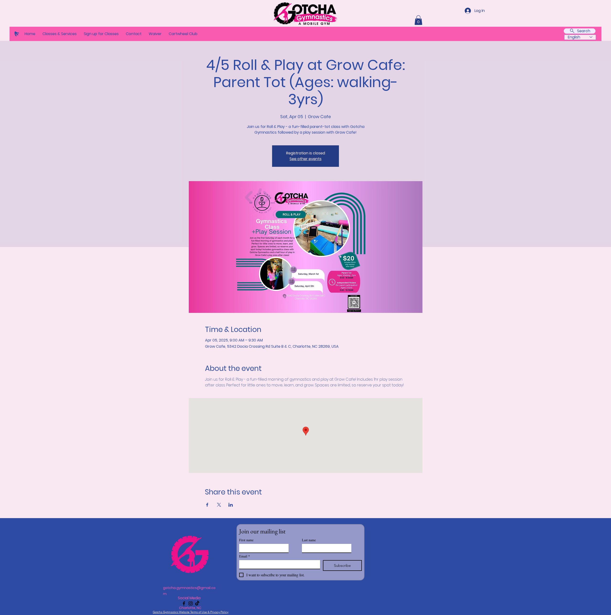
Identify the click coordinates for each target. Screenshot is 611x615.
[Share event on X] (219, 505)
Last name (309, 540)
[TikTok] (197, 603)
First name (246, 540)
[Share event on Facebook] (207, 505)
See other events (305, 159)
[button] (59, 33)
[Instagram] (190, 603)
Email (244, 556)
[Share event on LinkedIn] (230, 505)
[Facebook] (184, 603)
